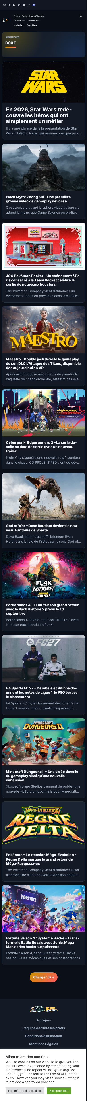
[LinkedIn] (19, 5)
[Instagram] (14, 5)
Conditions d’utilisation (43, 1036)
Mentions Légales (43, 1044)
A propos (43, 1020)
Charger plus (43, 977)
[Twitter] (9, 5)
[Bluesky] (24, 5)
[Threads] (29, 5)
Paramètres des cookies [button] (25, 1090)
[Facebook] (4, 5)
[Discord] (34, 5)
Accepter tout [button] (59, 1090)
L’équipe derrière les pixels (43, 1028)
